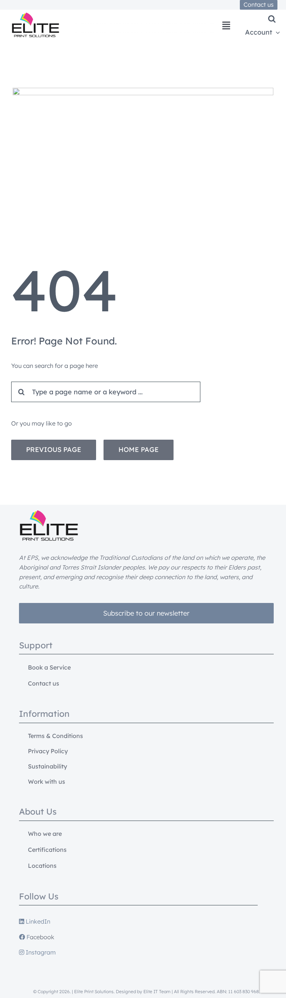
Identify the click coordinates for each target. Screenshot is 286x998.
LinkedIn (37, 921)
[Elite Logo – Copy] (35, 15)
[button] (272, 19)
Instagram (40, 952)
